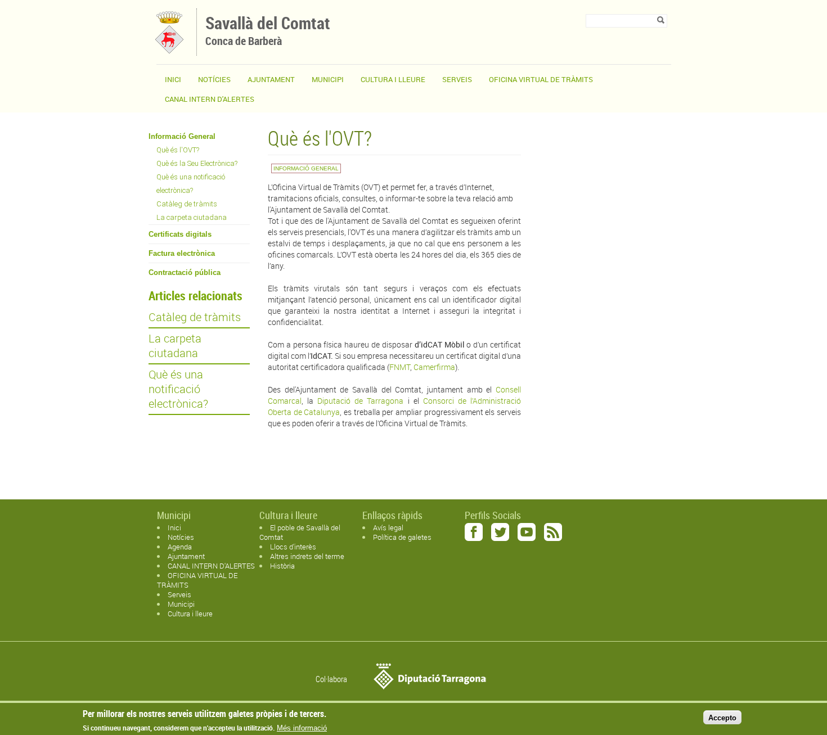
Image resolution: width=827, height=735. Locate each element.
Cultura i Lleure (393, 79)
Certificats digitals (180, 234)
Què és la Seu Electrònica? (196, 163)
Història (282, 566)
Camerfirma (434, 367)
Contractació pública (185, 272)
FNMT (399, 367)
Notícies (214, 79)
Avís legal (388, 527)
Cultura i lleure (190, 613)
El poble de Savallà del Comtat (299, 532)
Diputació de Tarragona (360, 400)
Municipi (328, 79)
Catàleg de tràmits (186, 204)
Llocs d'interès (293, 547)
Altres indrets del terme (307, 556)
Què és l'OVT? (177, 150)
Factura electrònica (182, 253)
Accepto (722, 717)
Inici (173, 79)
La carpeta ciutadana (191, 217)
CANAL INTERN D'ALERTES (209, 99)
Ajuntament (271, 79)
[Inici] (170, 50)
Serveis (457, 79)
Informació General (182, 136)
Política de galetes (402, 537)
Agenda (180, 547)
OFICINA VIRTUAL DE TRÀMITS (541, 79)
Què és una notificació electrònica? (190, 184)
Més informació (302, 728)
